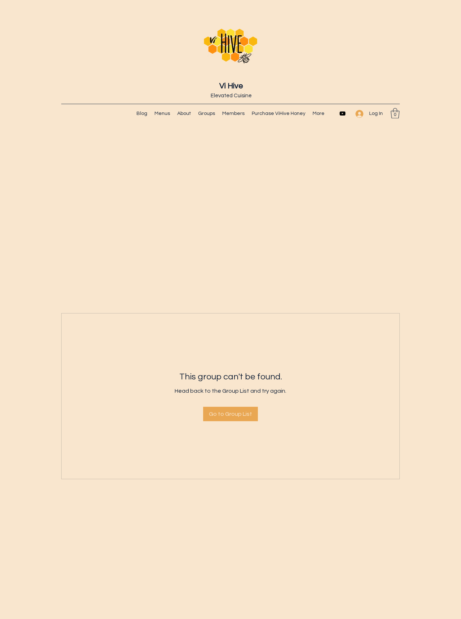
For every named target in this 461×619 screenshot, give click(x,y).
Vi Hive (231, 86)
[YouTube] (342, 113)
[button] (395, 113)
